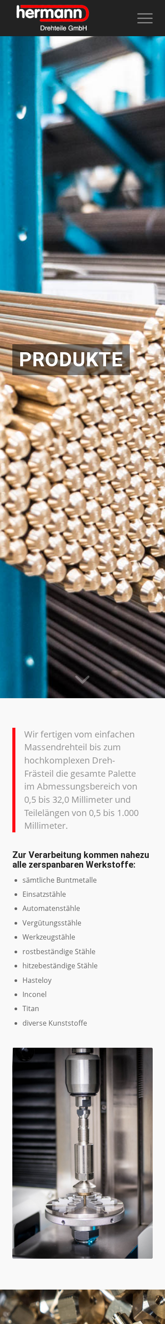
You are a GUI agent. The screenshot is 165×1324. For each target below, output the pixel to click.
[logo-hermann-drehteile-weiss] (68, 18)
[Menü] (140, 18)
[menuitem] (140, 18)
